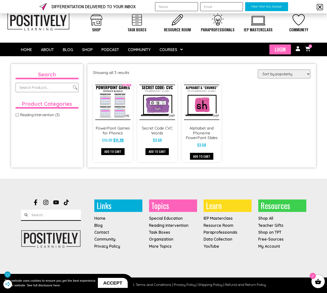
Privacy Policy (185, 284)
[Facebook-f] (35, 202)
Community (298, 29)
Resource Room (177, 29)
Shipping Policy (210, 284)
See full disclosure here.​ (44, 285)
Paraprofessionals (217, 29)
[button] (320, 7)
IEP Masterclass (258, 29)
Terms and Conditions (153, 284)
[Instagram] (46, 202)
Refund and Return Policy (245, 284)
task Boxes (136, 29)
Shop (96, 29)
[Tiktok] (66, 202)
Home (26, 49)
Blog (68, 49)
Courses (168, 49)
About (47, 49)
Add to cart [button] (112, 151)
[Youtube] (56, 202)
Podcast (110, 49)
